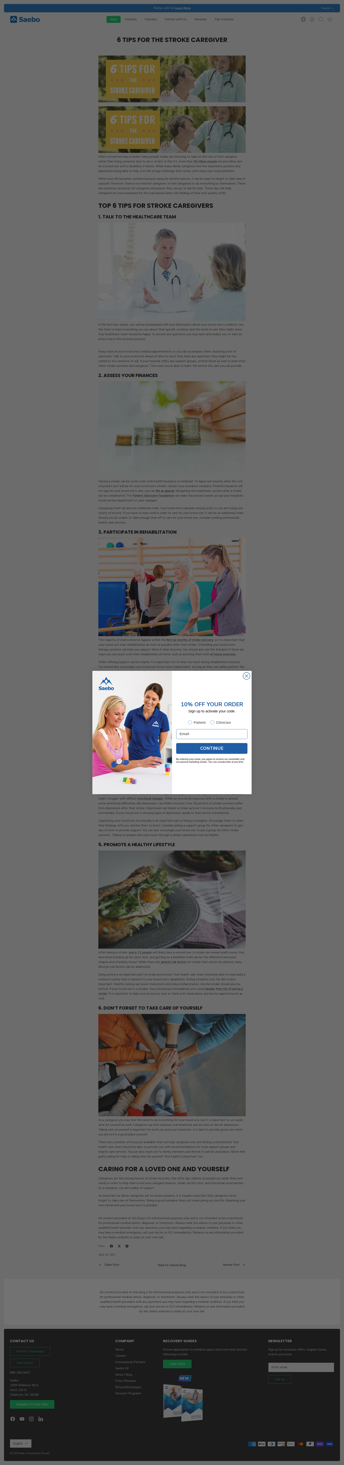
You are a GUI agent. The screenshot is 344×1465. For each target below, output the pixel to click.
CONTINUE (212, 748)
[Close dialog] (246, 675)
